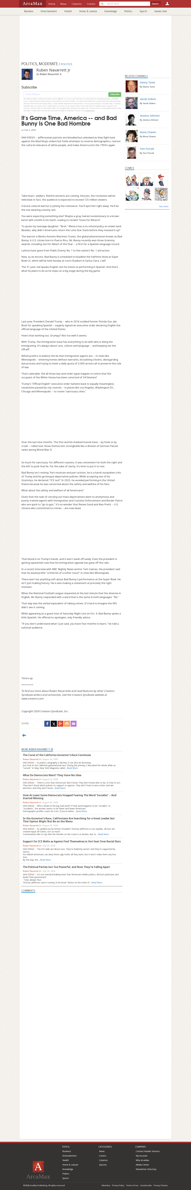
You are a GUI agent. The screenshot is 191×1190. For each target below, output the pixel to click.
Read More (72, 768)
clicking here (90, 110)
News (102, 1151)
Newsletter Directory (146, 1169)
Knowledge (110, 11)
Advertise (105, 1185)
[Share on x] (54, 724)
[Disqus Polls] (72, 930)
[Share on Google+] (60, 724)
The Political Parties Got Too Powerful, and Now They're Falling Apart (66, 867)
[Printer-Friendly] (67, 724)
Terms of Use (132, 1185)
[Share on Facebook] (47, 724)
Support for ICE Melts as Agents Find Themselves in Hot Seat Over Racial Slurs (72, 841)
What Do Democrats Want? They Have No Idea (52, 775)
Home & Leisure (88, 11)
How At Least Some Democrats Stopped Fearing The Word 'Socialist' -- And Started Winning (69, 796)
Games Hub (160, 11)
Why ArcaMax (142, 1160)
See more (163, 206)
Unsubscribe (146, 1185)
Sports (143, 11)
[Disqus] (71, 1010)
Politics (128, 11)
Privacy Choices (161, 1185)
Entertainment (49, 11)
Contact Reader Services (148, 1151)
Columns (103, 1160)
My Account (141, 1155)
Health (68, 11)
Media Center (142, 1164)
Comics (102, 1155)
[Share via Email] (74, 724)
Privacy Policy (118, 1185)
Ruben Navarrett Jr (32, 759)
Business (28, 11)
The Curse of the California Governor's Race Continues (57, 755)
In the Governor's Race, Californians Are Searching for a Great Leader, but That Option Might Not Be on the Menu (69, 820)
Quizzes (103, 1164)
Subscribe (114, 94)
